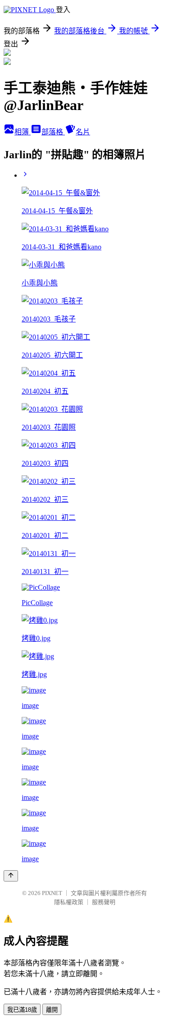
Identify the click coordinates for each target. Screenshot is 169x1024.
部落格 (53, 132)
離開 (52, 1009)
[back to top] (11, 876)
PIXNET (52, 893)
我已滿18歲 (22, 1009)
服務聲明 (103, 902)
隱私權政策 (68, 902)
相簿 (22, 132)
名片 (83, 132)
